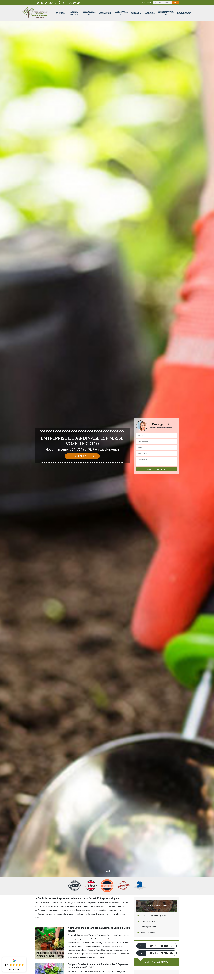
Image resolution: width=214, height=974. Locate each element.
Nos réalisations (82, 456)
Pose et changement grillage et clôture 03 (166, 12)
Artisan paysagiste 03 (150, 13)
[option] (107, 487)
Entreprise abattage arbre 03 (121, 12)
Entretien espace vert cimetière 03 (184, 13)
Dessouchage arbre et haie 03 (105, 13)
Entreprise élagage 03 (60, 13)
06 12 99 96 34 (70, 2)
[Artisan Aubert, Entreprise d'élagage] (35, 13)
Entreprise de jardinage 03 (136, 13)
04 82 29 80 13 (47, 2)
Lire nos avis (14, 969)
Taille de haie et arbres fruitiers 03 (89, 12)
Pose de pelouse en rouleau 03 (74, 12)
